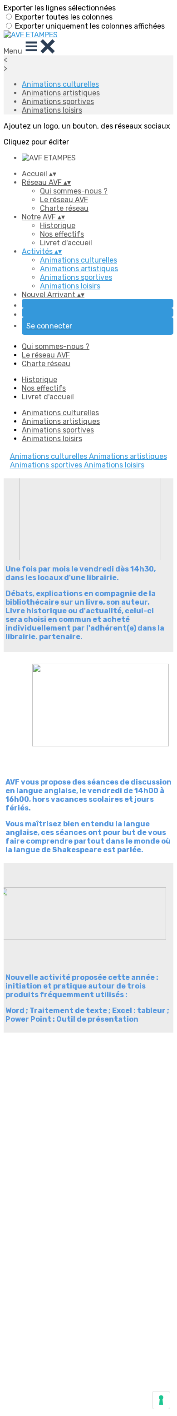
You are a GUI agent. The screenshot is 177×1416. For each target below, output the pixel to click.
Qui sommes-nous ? (74, 191)
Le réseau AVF (64, 199)
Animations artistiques (61, 93)
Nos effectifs (62, 234)
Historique (57, 225)
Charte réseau (64, 208)
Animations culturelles (60, 84)
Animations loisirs (52, 110)
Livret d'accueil (66, 242)
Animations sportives (58, 101)
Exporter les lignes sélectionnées (60, 8)
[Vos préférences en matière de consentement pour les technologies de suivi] (161, 1400)
